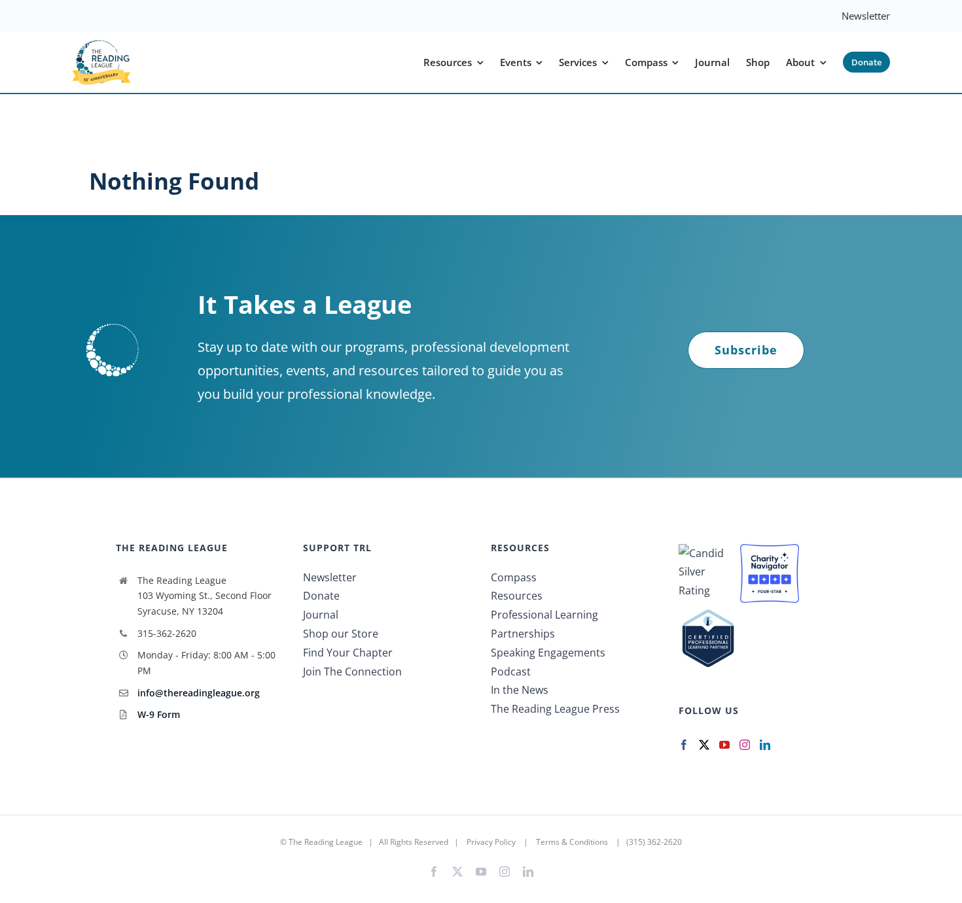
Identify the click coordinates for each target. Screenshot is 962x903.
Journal (320, 614)
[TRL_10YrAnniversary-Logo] (101, 44)
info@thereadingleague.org (198, 693)
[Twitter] (704, 745)
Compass (514, 577)
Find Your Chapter (348, 652)
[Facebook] (684, 745)
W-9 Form (158, 714)
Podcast (511, 671)
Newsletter (330, 577)
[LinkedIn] (765, 745)
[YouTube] (724, 745)
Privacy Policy (491, 841)
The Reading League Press (555, 709)
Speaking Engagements (548, 652)
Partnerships (523, 633)
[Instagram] (744, 745)
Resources (517, 595)
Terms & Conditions (572, 841)
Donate (321, 595)
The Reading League (326, 841)
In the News (519, 690)
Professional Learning (544, 614)
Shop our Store (340, 633)
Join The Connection (352, 671)
